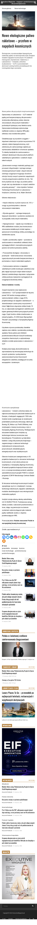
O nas (4, 918)
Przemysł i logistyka (7, 820)
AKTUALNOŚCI (7, 780)
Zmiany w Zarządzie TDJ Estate (11, 680)
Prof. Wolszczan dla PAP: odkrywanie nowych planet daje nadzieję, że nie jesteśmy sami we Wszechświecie (12, 583)
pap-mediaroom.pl (13, 529)
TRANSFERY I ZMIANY (10, 667)
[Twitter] (7, 537)
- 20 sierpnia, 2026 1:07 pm (9, 683)
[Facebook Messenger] (27, 537)
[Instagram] (15, 537)
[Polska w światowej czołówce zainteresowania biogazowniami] (18, 649)
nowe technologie (8, 551)
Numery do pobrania (21, 918)
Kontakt (10, 918)
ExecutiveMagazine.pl (19, 913)
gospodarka (6, 548)
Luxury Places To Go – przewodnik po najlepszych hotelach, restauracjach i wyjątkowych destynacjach (18, 696)
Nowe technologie (7, 807)
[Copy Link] (31, 537)
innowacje (14, 548)
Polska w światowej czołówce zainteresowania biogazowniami (15, 637)
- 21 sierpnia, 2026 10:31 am (9, 676)
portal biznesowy (20, 551)
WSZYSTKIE (32, 667)
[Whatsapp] (23, 537)
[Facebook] (4, 537)
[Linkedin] (11, 537)
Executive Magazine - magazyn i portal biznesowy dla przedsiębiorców (18, 3)
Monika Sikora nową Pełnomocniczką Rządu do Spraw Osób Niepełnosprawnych (12, 560)
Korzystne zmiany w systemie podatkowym (15, 799)
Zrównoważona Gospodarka (10, 835)
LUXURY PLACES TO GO (10, 688)
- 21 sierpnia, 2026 (17, 792)
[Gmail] (19, 537)
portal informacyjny (8, 553)
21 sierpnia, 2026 (6, 566)
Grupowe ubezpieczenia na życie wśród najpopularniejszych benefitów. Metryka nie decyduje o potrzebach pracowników (12, 615)
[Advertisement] (18, 89)
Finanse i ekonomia (7, 797)
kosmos (21, 548)
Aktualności (30, 563)
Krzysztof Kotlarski (7, 792)
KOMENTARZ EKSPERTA (10, 631)
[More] (4, 541)
